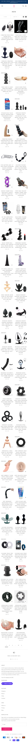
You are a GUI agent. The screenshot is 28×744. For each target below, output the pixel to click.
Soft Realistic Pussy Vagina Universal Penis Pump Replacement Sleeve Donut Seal (21, 478)
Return (3, 693)
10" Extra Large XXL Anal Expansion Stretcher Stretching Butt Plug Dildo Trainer (7, 271)
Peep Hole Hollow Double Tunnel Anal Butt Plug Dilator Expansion (21, 193)
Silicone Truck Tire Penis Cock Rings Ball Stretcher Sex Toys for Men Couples (7, 556)
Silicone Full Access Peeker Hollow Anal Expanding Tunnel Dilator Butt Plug (7, 581)
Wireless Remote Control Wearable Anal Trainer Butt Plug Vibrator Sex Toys (7, 323)
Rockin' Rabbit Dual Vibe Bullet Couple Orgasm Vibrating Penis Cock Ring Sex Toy (7, 194)
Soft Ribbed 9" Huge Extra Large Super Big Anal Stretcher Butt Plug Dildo (7, 477)
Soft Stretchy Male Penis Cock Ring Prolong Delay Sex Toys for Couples (21, 453)
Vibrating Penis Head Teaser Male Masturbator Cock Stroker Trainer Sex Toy (7, 38)
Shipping (3, 691)
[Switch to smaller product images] (26, 16)
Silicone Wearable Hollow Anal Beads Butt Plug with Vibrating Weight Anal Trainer (21, 530)
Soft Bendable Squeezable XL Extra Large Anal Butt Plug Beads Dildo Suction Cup (20, 142)
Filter (5, 16)
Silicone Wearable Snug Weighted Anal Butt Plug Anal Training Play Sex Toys (7, 530)
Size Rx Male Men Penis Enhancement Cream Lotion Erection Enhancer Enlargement (21, 504)
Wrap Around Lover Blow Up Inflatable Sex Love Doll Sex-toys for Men (7, 297)
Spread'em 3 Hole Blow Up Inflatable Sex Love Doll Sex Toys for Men (7, 453)
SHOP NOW (4, 680)
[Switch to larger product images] (23, 16)
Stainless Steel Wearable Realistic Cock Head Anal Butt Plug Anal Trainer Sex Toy (21, 427)
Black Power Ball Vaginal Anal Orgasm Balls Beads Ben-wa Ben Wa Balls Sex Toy (7, 245)
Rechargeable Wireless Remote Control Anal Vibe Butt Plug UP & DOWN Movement (21, 635)
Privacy (3, 707)
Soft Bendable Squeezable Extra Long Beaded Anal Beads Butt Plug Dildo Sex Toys (7, 504)
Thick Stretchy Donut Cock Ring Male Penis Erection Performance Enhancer (7, 401)
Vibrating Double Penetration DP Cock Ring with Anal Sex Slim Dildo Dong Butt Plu (7, 142)
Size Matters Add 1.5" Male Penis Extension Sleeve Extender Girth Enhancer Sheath (7, 168)
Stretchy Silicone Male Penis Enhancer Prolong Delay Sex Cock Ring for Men (21, 401)
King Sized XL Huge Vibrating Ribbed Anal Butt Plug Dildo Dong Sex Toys (7, 89)
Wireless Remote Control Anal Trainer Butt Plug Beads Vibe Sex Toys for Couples (21, 116)
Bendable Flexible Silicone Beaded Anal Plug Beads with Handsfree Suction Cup (20, 246)
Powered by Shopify (17, 734)
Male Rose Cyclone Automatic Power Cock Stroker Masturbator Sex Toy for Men (21, 220)
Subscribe (7, 729)
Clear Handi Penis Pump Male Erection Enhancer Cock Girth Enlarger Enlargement (20, 90)
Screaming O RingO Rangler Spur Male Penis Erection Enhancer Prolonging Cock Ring (7, 609)
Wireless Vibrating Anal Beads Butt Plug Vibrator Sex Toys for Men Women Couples (7, 64)
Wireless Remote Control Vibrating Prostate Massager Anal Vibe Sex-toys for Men (21, 323)
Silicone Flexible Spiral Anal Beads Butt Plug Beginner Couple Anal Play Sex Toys (21, 168)
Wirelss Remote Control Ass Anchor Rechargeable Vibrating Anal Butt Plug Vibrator (21, 298)
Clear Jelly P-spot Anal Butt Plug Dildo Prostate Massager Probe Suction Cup (21, 37)
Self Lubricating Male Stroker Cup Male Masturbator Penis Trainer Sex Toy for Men (20, 582)
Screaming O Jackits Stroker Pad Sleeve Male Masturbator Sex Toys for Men (7, 635)
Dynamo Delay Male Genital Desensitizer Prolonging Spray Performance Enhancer (7, 116)
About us (3, 705)
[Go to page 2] (21, 645)
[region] (14, 654)
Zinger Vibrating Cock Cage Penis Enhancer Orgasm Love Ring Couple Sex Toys (20, 271)
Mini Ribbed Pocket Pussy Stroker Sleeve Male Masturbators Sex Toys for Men (20, 63)
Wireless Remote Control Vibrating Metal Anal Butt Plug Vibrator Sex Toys (7, 349)
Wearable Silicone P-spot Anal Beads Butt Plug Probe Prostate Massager (7, 375)
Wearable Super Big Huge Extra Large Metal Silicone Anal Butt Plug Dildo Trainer (21, 349)
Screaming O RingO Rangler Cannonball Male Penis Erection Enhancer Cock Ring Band (21, 608)
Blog (2, 710)
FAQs (2, 696)
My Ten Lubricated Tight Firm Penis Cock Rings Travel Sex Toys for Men (7, 219)
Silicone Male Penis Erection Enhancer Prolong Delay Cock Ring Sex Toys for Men (21, 556)
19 (18, 645)
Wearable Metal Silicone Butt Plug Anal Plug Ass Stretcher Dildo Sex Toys (21, 375)
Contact (3, 698)
